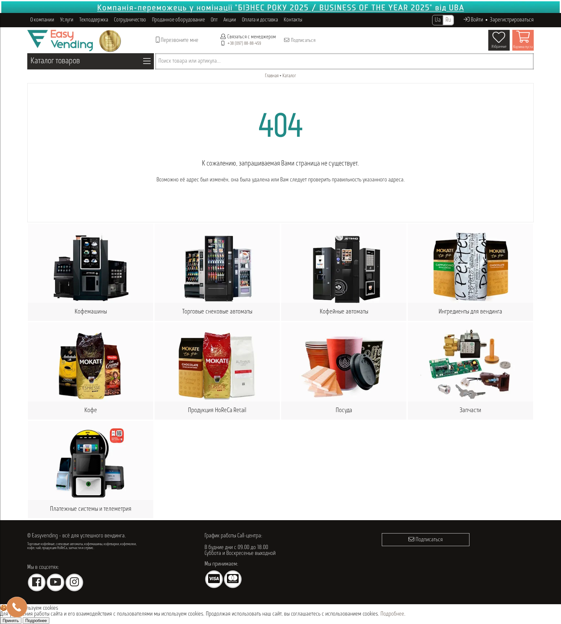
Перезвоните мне (178, 40)
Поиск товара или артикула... (189, 61)
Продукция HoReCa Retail (217, 410)
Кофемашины (91, 312)
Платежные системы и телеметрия (90, 509)
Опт (214, 20)
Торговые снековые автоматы (217, 312)
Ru (448, 20)
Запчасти (470, 410)
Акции (229, 20)
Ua (438, 20)
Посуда (344, 410)
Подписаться (303, 40)
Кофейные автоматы (344, 312)
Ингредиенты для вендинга (470, 312)
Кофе (90, 410)
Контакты (293, 20)
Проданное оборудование (178, 20)
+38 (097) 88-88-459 (244, 43)
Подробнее (392, 614)
